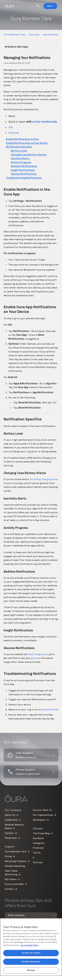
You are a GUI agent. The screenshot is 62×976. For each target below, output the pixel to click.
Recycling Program (15, 861)
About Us (10, 815)
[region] (31, 947)
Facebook (38, 838)
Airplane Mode (50, 710)
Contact (9, 889)
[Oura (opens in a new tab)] (9, 6)
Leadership (11, 820)
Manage (31, 970)
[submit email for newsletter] (53, 915)
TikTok (37, 853)
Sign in (50, 6)
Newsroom (11, 838)
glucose (35, 658)
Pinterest (38, 848)
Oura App (34, 35)
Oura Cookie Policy (29, 945)
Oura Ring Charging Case (44, 479)
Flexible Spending (15, 866)
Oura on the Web (14, 884)
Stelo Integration (37, 654)
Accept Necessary (31, 962)
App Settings (50, 35)
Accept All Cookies (31, 953)
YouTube (38, 862)
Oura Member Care (14, 35)
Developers (39, 820)
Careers (9, 833)
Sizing (8, 856)
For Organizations (43, 815)
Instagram (38, 843)
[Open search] (38, 6)
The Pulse (41, 833)
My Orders (11, 879)
